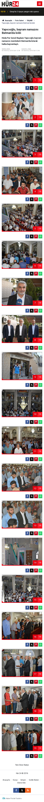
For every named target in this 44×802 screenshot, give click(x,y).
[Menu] (40, 4)
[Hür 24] (10, 3)
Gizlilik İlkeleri (34, 780)
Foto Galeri (19, 20)
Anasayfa (8, 20)
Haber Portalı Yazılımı (14, 798)
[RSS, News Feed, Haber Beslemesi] (28, 790)
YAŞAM (29, 20)
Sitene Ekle (21, 783)
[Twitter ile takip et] (22, 790)
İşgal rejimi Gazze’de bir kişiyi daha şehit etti (26, 11)
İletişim (23, 780)
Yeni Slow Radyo (22, 765)
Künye (15, 780)
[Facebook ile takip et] (16, 790)
